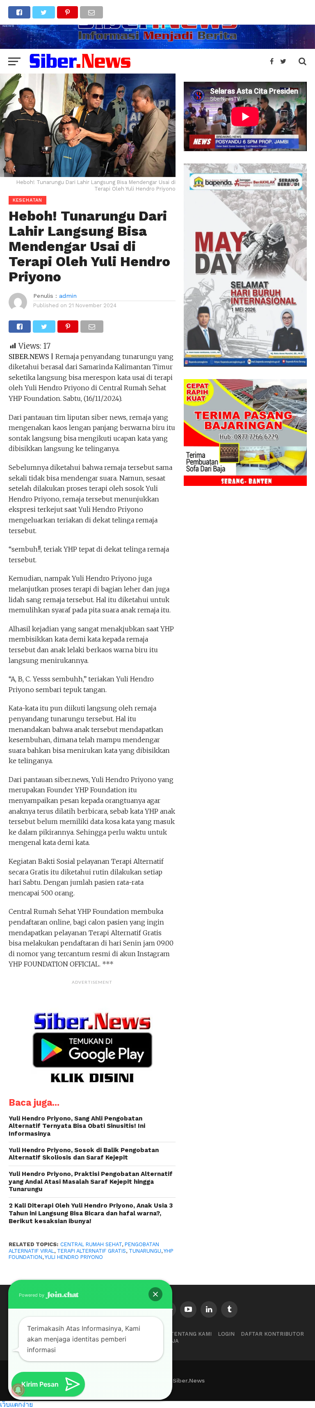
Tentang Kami (191, 1334)
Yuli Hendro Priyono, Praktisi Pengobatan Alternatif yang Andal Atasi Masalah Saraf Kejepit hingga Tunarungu (91, 1181)
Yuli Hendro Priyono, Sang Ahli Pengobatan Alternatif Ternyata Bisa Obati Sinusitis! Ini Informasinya (77, 1126)
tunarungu (145, 1251)
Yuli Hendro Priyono (74, 1257)
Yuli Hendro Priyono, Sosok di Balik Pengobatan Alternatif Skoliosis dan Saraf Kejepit (84, 1154)
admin (68, 295)
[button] (155, 1294)
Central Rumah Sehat (91, 1244)
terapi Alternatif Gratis (91, 1251)
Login (226, 1334)
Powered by (32, 1295)
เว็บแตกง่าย (16, 1404)
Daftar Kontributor (272, 1334)
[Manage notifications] (18, 1389)
